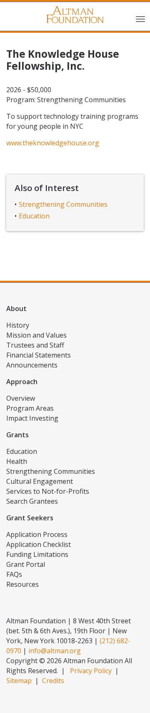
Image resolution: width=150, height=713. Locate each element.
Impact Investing (32, 418)
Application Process (37, 534)
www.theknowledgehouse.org (52, 142)
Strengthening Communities (63, 204)
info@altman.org (54, 650)
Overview (20, 398)
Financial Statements (38, 355)
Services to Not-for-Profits (47, 491)
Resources (22, 584)
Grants (17, 434)
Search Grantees (32, 501)
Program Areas (30, 408)
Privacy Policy (91, 670)
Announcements (32, 365)
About (16, 308)
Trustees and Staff (35, 345)
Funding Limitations (37, 554)
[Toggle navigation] (140, 18)
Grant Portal (25, 564)
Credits (53, 680)
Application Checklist (38, 544)
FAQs (14, 574)
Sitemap (19, 680)
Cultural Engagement (39, 481)
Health (16, 461)
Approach (22, 381)
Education (34, 216)
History (17, 325)
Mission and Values (36, 335)
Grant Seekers (29, 517)
